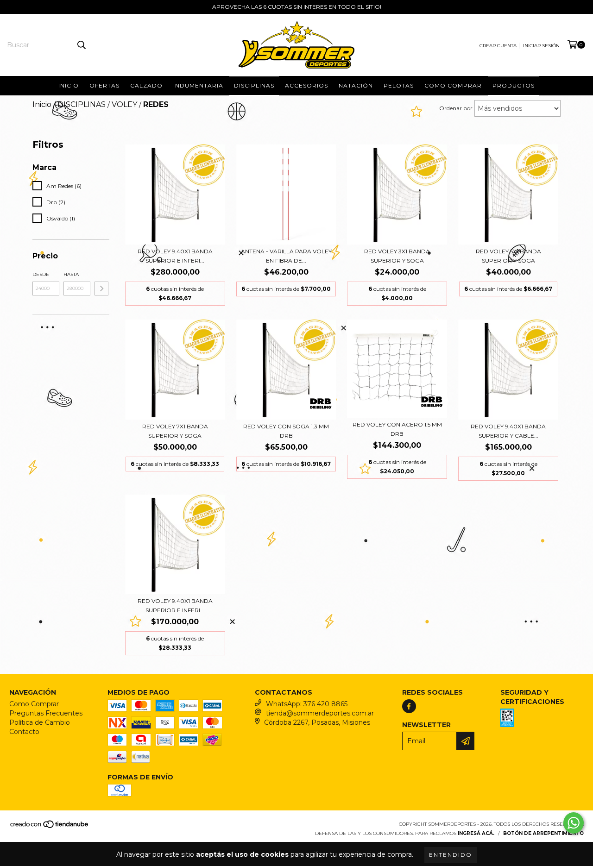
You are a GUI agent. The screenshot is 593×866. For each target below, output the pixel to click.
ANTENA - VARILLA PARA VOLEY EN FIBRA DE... (286, 256)
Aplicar (101, 288)
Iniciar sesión (541, 46)
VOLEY (124, 104)
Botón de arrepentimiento (543, 833)
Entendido (450, 854)
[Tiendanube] (49, 827)
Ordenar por (456, 108)
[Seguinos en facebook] (409, 706)
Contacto (24, 732)
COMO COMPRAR (453, 85)
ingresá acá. (476, 833)
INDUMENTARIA (198, 85)
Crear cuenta (498, 46)
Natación (356, 85)
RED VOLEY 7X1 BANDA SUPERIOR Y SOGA (175, 431)
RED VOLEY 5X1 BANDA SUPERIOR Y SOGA (508, 256)
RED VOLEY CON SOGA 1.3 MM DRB (286, 431)
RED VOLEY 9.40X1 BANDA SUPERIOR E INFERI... (175, 256)
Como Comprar (34, 704)
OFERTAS (104, 85)
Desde (40, 274)
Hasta (71, 274)
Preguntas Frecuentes (45, 713)
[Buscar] (81, 45)
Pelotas (399, 85)
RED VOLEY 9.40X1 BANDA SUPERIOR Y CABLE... (508, 431)
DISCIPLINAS (254, 85)
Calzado (146, 85)
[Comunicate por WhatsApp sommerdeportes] (573, 823)
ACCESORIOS (306, 85)
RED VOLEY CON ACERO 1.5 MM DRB (397, 429)
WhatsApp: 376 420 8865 (306, 704)
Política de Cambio (39, 722)
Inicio (68, 85)
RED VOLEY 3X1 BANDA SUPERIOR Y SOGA (397, 256)
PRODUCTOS (513, 85)
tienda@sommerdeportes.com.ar (320, 713)
